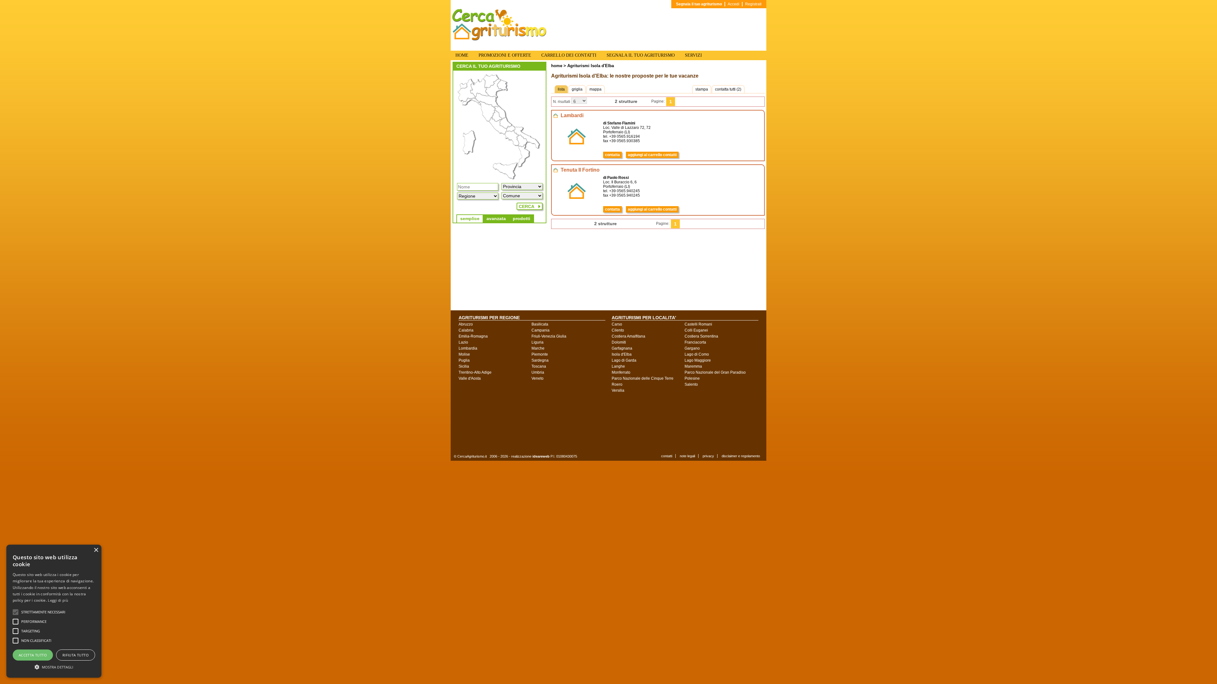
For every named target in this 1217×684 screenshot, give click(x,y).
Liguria (537, 342)
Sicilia (464, 366)
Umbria (537, 372)
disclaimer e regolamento (741, 456)
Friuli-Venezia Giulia (548, 336)
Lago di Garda (624, 360)
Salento (691, 384)
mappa (595, 89)
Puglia (464, 360)
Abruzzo (466, 324)
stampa (701, 89)
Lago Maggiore (698, 360)
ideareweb (541, 456)
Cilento (618, 330)
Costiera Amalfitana (628, 336)
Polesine (692, 378)
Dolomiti (619, 342)
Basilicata (539, 324)
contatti (666, 456)
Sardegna (540, 360)
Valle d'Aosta (470, 378)
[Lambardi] (577, 151)
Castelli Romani (698, 324)
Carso (617, 324)
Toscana (538, 366)
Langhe (618, 366)
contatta (612, 155)
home (556, 65)
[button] (43, 612)
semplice (470, 218)
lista (561, 89)
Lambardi (572, 115)
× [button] (95, 550)
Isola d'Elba (622, 354)
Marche (537, 348)
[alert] (53, 611)
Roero (617, 384)
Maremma (693, 366)
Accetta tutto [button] (33, 655)
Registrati (753, 4)
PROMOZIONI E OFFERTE (505, 55)
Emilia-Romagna (473, 336)
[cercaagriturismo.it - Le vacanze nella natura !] (499, 39)
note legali (687, 456)
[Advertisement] (613, 422)
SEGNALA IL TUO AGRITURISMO (641, 55)
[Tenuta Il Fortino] (577, 206)
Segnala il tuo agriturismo (699, 4)
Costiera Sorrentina (701, 336)
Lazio (463, 342)
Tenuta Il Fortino (580, 170)
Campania (540, 330)
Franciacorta (695, 342)
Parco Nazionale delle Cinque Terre (642, 378)
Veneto (537, 378)
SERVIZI (693, 55)
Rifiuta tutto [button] (75, 655)
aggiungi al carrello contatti (652, 155)
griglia (577, 89)
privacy (708, 456)
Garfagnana (622, 348)
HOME (461, 55)
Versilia (618, 390)
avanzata (496, 218)
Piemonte (539, 354)
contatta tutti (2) (728, 89)
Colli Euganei (696, 330)
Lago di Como (697, 354)
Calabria (466, 330)
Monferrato (621, 372)
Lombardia (468, 348)
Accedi (733, 4)
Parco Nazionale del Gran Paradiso (715, 372)
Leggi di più (58, 600)
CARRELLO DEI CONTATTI (568, 55)
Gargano (692, 348)
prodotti (521, 218)
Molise (464, 354)
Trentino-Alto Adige (475, 372)
